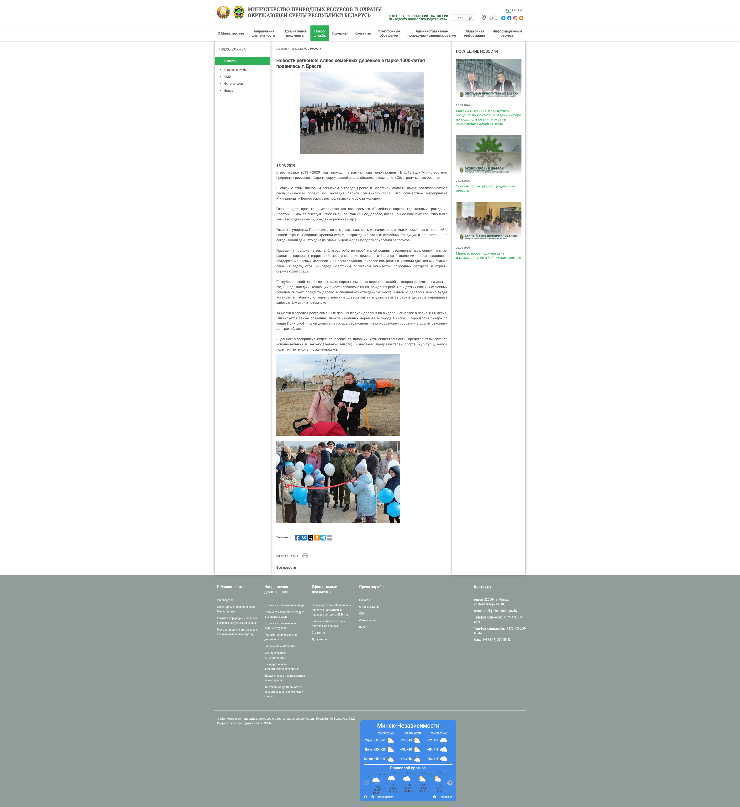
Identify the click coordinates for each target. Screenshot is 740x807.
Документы (319, 639)
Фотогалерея (233, 83)
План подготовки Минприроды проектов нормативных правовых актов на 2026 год (332, 609)
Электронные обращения (389, 33)
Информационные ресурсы (507, 33)
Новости (230, 61)
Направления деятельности (263, 33)
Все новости (286, 567)
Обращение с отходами (279, 646)
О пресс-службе (235, 70)
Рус (508, 10)
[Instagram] (514, 18)
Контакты (363, 33)
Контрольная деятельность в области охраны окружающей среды (283, 691)
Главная (281, 48)
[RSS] (520, 18)
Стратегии (318, 632)
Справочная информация (474, 33)
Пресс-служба (320, 33)
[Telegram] (502, 18)
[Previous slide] (366, 783)
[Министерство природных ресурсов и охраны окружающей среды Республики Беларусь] (224, 12)
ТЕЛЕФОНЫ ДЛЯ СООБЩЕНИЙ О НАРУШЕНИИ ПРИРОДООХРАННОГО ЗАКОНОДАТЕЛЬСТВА (418, 17)
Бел (520, 10)
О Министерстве (231, 33)
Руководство (225, 600)
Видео (228, 90)
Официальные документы (295, 33)
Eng (514, 10)
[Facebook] (508, 18)
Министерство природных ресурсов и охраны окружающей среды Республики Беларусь (315, 12)
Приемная (340, 33)
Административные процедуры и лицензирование (431, 33)
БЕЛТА (267, 723)
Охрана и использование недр (284, 605)
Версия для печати (287, 555)
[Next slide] (449, 783)
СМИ (227, 76)
